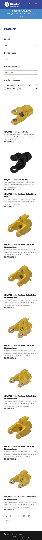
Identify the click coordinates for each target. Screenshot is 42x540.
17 (29, 516)
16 (24, 516)
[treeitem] (21, 85)
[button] (21, 85)
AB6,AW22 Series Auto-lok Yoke (16, 132)
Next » (8, 520)
